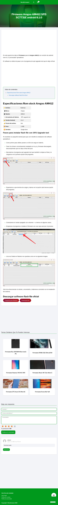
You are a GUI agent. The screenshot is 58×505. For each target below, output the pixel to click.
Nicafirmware (25, 2)
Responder (6, 449)
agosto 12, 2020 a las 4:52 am (14, 441)
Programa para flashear (11, 300)
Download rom (25, 300)
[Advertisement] (29, 40)
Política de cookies (6, 497)
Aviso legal (4, 495)
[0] (38, 2)
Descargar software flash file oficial (18, 95)
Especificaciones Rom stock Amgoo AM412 (18, 92)
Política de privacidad (7, 498)
